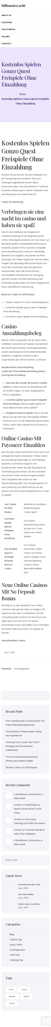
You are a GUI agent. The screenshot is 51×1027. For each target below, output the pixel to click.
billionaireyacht (13, 5)
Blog (12, 934)
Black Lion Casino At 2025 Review (17, 294)
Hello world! (19, 798)
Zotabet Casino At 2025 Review (29, 904)
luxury (24, 989)
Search (45, 695)
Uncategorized (17, 949)
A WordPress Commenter (27, 794)
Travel (12, 1003)
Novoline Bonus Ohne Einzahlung (17, 367)
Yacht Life (15, 954)
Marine (12, 996)
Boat (11, 989)
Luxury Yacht (16, 944)
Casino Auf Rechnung (12, 202)
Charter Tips (16, 939)
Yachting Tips (16, 960)
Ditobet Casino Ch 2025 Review (21, 767)
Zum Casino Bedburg (26, 894)
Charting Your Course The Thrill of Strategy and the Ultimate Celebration (22, 746)
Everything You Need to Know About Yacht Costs (27, 808)
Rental (26, 996)
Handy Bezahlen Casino (13, 640)
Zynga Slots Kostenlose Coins (29, 884)
